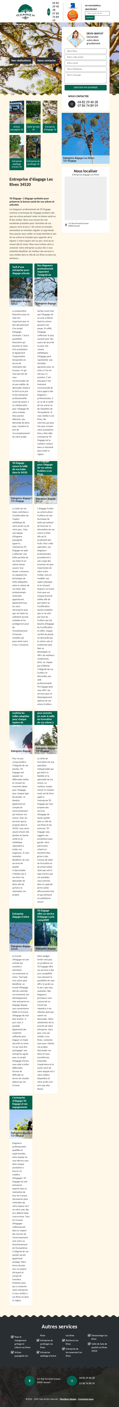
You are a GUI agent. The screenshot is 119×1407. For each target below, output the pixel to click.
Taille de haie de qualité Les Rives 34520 (99, 1347)
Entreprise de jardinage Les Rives (46, 1344)
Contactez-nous (85, 1399)
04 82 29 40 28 (55, 7)
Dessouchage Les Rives (99, 1337)
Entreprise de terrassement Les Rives (74, 1352)
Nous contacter (46, 60)
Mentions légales (68, 1399)
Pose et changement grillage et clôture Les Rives (22, 1342)
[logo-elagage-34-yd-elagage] (25, 11)
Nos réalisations (21, 60)
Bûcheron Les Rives (72, 1342)
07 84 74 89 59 (55, 17)
